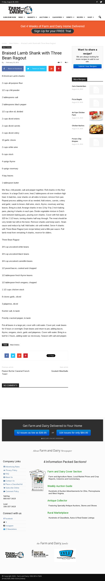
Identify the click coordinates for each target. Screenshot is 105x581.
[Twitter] (101, 2)
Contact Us (10, 481)
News (20, 17)
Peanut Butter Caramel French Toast (15, 372)
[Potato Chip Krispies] (96, 142)
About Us (9, 477)
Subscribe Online (12, 488)
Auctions (44, 17)
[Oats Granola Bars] (96, 90)
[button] (100, 17)
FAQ (7, 474)
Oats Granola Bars (79, 86)
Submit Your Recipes (87, 66)
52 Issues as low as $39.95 (32, 432)
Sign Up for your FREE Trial (52, 31)
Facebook (8, 519)
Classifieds (57, 17)
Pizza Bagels (77, 99)
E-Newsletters (11, 529)
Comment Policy (12, 491)
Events (69, 17)
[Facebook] (97, 2)
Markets (31, 17)
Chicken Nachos (78, 126)
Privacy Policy (11, 470)
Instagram (9, 526)
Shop (90, 17)
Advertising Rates (12, 467)
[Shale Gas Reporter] (40, 557)
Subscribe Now (9, 17)
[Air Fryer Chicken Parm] (96, 116)
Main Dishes (7, 47)
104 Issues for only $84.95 (73, 432)
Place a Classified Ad (13, 484)
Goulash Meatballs (59, 371)
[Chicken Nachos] (96, 129)
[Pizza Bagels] (96, 103)
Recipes (80, 17)
